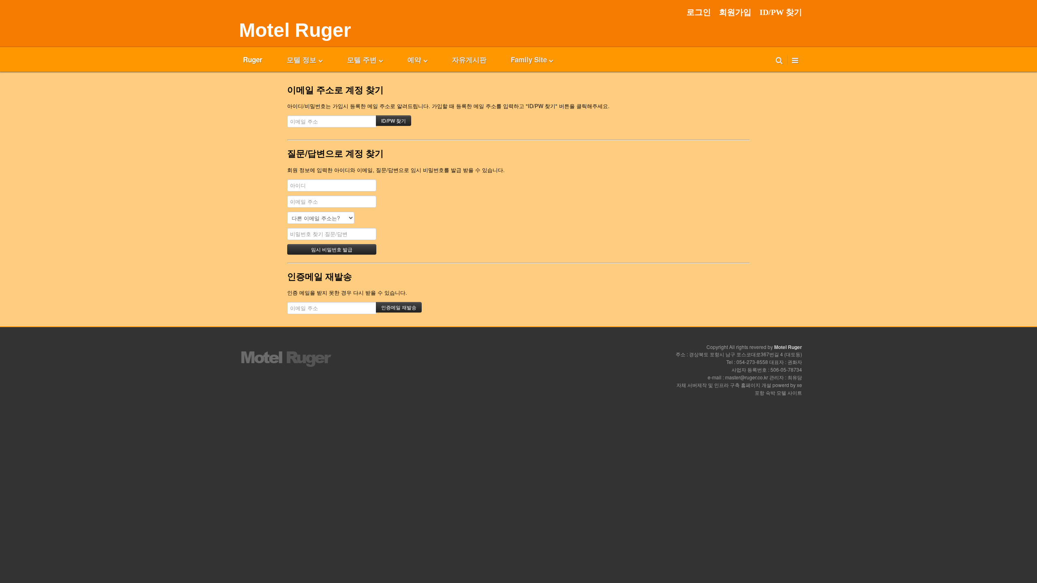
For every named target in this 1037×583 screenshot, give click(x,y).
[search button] (779, 59)
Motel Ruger (295, 30)
